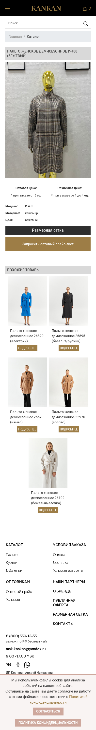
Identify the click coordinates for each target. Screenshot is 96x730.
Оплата (59, 555)
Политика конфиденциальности (48, 723)
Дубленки (14, 570)
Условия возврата (68, 570)
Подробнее (27, 348)
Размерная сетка (48, 230)
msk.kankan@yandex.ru (26, 649)
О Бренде (62, 591)
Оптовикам (18, 582)
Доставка (60, 563)
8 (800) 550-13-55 (21, 636)
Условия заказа (69, 545)
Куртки (11, 563)
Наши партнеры (69, 582)
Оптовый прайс (19, 592)
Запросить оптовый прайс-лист (48, 244)
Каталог (14, 545)
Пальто (11, 555)
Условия (13, 600)
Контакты (63, 624)
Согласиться (48, 711)
